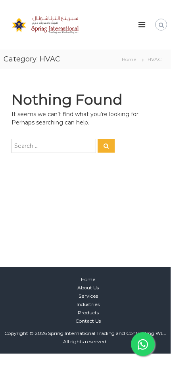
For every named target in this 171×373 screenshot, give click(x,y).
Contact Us (88, 321)
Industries (88, 304)
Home (88, 279)
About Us (88, 288)
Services (88, 296)
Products (88, 313)
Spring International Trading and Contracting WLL (107, 333)
